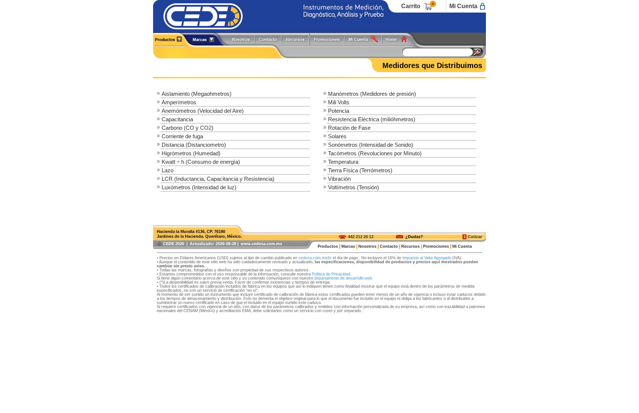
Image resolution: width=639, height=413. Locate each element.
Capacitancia (177, 119)
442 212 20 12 (360, 236)
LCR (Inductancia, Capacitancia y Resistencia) (218, 179)
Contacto (389, 246)
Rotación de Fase (349, 128)
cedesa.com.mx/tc (315, 257)
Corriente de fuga (182, 136)
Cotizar (475, 236)
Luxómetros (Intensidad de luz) (199, 187)
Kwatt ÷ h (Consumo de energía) (201, 162)
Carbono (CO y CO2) (187, 128)
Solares (337, 136)
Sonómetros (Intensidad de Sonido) (370, 145)
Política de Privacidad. (331, 274)
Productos (171, 39)
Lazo (167, 170)
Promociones (329, 39)
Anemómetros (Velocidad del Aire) (203, 111)
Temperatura (343, 162)
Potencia (338, 111)
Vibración (339, 179)
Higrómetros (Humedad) (191, 153)
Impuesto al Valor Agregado (426, 257)
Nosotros (241, 39)
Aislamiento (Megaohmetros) (196, 94)
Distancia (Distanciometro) (194, 145)
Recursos (297, 39)
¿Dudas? (414, 236)
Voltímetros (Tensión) (353, 187)
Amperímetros (179, 102)
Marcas (348, 246)
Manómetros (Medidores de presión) (372, 94)
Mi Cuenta (463, 6)
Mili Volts (338, 102)
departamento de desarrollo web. (343, 278)
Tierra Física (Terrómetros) (360, 170)
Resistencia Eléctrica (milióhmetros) (371, 119)
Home (399, 39)
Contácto (268, 39)
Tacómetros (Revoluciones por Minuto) (375, 153)
